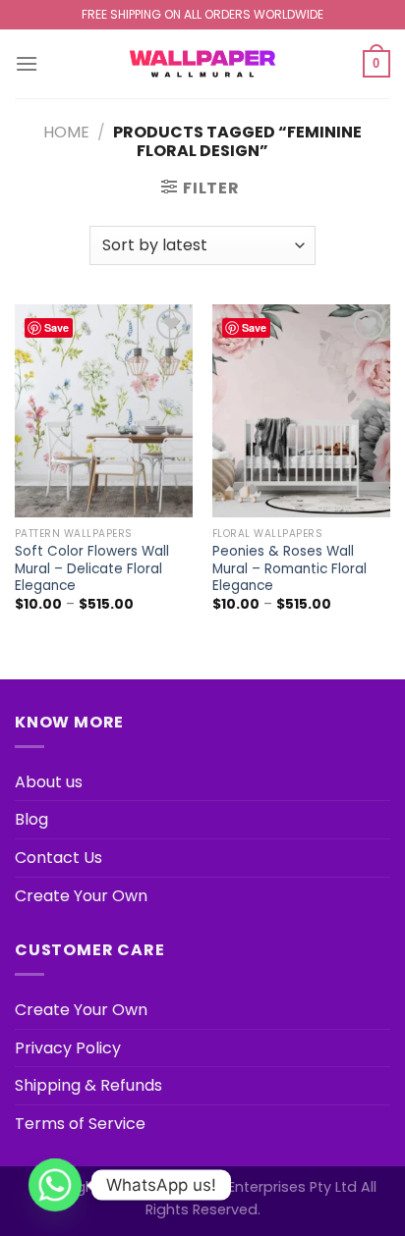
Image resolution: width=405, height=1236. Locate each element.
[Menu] (26, 63)
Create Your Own (81, 896)
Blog (31, 819)
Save (56, 327)
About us (49, 782)
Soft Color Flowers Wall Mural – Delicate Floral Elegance (92, 569)
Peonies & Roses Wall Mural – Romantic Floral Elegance (289, 569)
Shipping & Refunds (88, 1085)
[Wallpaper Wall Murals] (202, 63)
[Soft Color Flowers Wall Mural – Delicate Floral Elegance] (104, 410)
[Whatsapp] (55, 1184)
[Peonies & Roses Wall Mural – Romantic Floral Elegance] (301, 410)
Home (66, 132)
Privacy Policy (68, 1048)
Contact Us (58, 857)
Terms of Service (80, 1123)
